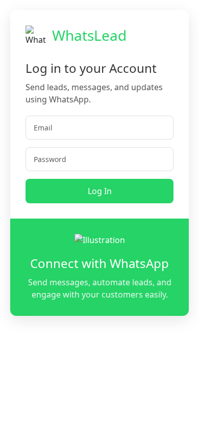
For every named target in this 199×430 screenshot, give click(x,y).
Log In (100, 191)
